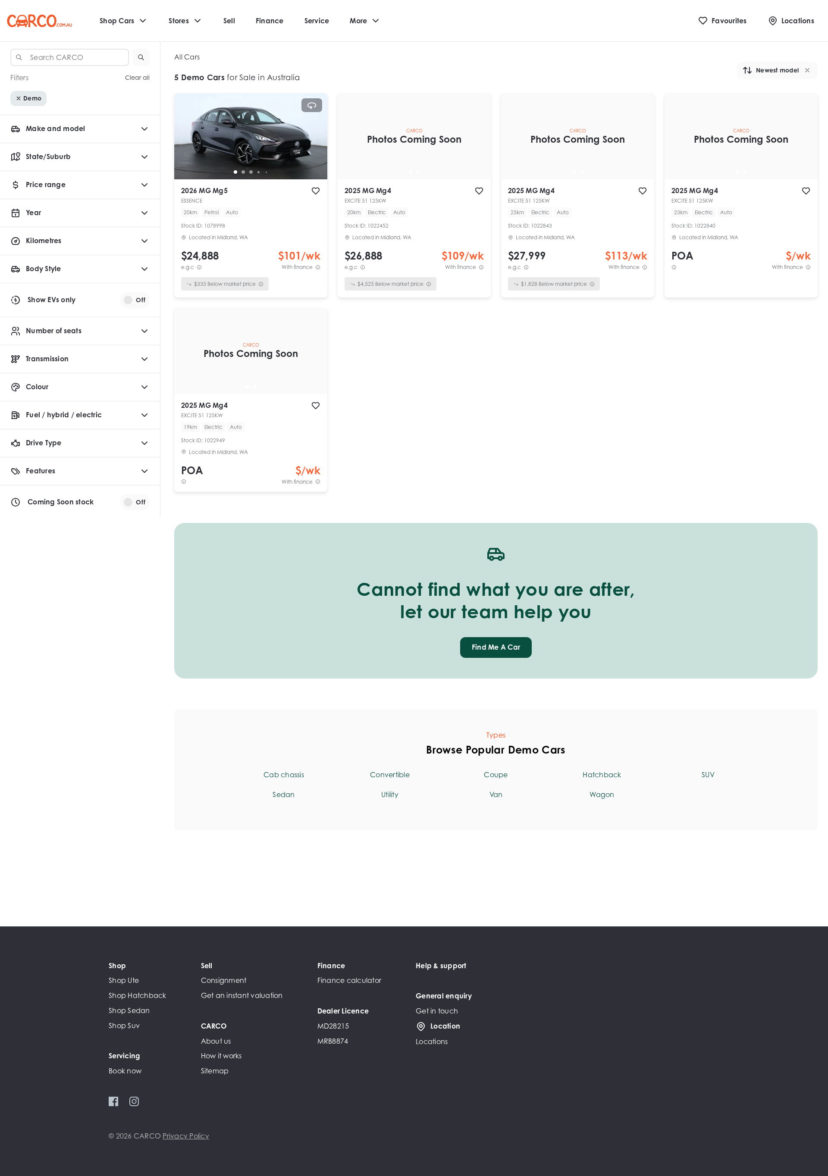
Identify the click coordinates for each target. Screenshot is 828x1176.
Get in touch (437, 1011)
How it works (221, 1055)
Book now (125, 1071)
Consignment (224, 980)
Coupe (496, 774)
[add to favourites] (315, 191)
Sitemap (215, 1071)
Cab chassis (283, 774)
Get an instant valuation (242, 995)
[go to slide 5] (266, 172)
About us (216, 1041)
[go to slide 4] (259, 172)
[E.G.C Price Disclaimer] (199, 267)
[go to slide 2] (243, 172)
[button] (141, 57)
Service (316, 20)
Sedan (284, 794)
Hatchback (602, 774)
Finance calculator (349, 980)
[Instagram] (134, 1101)
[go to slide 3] (251, 172)
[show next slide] (314, 143)
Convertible (390, 774)
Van (496, 794)
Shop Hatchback (137, 995)
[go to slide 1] (235, 172)
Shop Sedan (129, 1010)
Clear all (137, 77)
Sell (229, 20)
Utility (389, 794)
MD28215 (333, 1026)
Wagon (602, 794)
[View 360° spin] (311, 105)
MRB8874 (332, 1041)
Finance (270, 20)
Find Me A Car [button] (496, 647)
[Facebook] (114, 1101)
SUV (708, 774)
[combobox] (69, 57)
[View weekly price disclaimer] (317, 267)
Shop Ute (124, 980)
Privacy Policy (186, 1136)
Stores (179, 20)
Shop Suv (124, 1025)
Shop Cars (117, 20)
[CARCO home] (39, 21)
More (358, 20)
